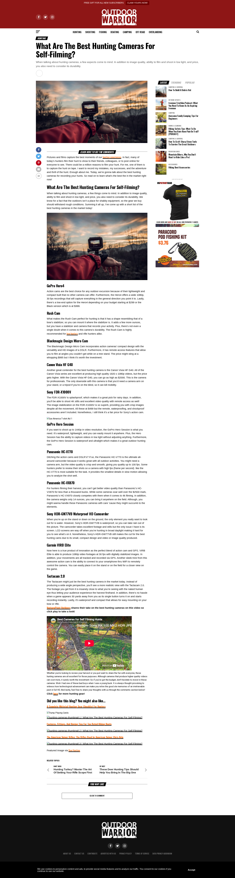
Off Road (140, 32)
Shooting (90, 32)
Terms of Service (142, 853)
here (55, 693)
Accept (191, 870)
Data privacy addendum (162, 853)
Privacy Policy (125, 853)
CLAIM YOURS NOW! (137, 3)
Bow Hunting (74, 750)
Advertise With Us (108, 853)
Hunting (77, 32)
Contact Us (79, 853)
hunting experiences (112, 157)
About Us (67, 853)
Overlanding (155, 32)
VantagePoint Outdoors (58, 607)
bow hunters (72, 333)
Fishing (103, 32)
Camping (127, 32)
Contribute (92, 853)
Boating (115, 32)
